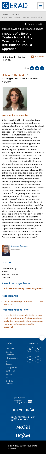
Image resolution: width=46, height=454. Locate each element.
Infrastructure (12, 358)
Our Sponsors (11, 367)
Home (5, 14)
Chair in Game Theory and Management (22, 288)
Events (14, 14)
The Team (10, 349)
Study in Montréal (9, 382)
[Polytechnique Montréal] (23, 419)
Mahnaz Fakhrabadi (13, 75)
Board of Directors (10, 353)
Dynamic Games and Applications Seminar (22, 29)
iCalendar (39, 56)
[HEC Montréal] (23, 410)
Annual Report (9, 362)
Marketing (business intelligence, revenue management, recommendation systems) (23, 324)
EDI (7, 377)
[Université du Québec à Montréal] (23, 436)
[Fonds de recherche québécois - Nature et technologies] (23, 400)
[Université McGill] (23, 427)
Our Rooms (10, 371)
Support (9, 374)
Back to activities (36, 24)
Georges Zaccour (19, 246)
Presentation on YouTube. (15, 115)
